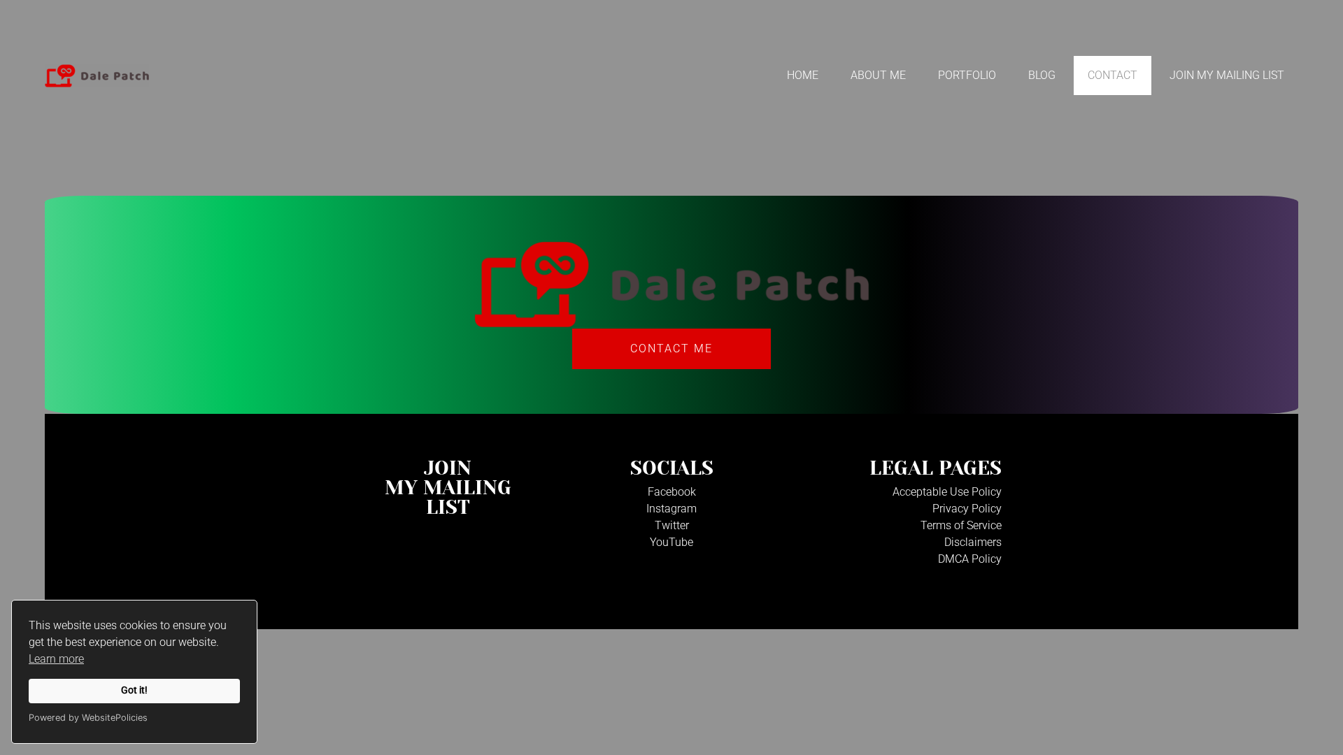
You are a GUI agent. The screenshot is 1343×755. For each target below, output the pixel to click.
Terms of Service (961, 525)
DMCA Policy (970, 559)
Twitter (672, 525)
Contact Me (671, 348)
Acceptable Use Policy (947, 491)
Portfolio (967, 75)
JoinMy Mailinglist (448, 487)
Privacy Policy (967, 508)
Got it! (134, 690)
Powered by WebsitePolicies (88, 717)
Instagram (671, 508)
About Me (878, 75)
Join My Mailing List (1227, 75)
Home (802, 75)
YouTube (671, 542)
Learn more (56, 659)
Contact (1112, 75)
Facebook (672, 491)
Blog (1042, 75)
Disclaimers (973, 542)
